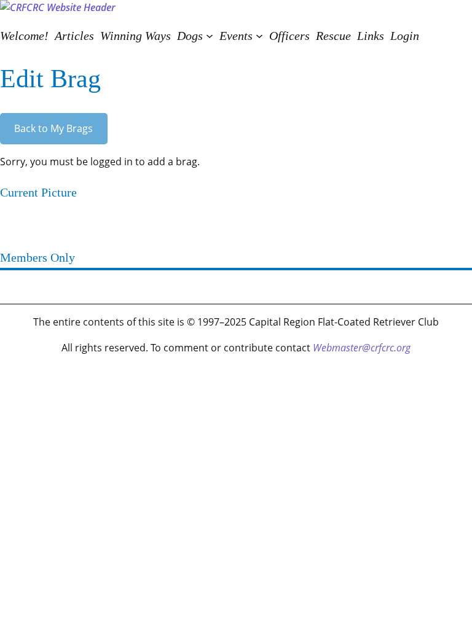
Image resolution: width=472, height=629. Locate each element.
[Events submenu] (259, 35)
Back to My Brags (53, 128)
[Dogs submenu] (209, 35)
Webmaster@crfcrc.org (362, 347)
